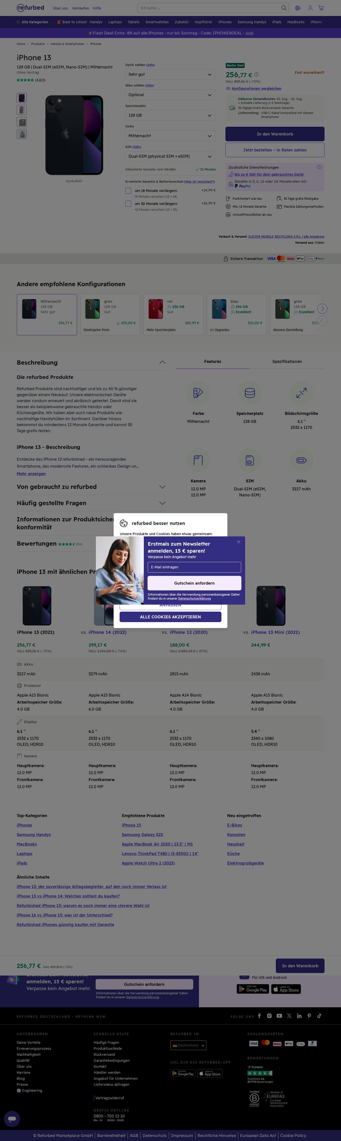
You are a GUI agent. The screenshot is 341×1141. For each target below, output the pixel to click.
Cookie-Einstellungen (138, 570)
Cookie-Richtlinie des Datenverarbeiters (154, 581)
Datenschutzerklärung (151, 576)
